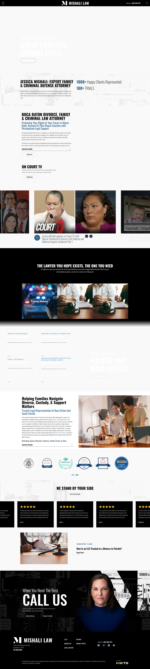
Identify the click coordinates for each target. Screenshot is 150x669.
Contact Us (29, 154)
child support (66, 420)
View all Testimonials (75, 494)
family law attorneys (60, 433)
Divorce (54, 420)
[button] (46, 149)
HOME (66, 639)
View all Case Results (99, 376)
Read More (11, 354)
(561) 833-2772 (136, 3)
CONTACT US (67, 644)
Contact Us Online (47, 616)
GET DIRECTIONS (17, 650)
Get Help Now (28, 61)
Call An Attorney (30, 616)
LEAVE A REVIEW (68, 648)
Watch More (30, 177)
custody (59, 420)
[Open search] (147, 3)
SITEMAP (78, 639)
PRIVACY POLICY (81, 644)
